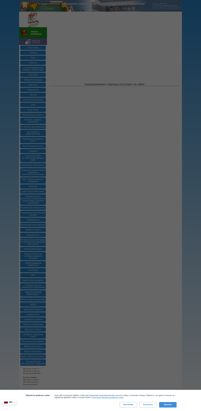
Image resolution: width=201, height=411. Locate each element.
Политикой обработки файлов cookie (108, 397)
